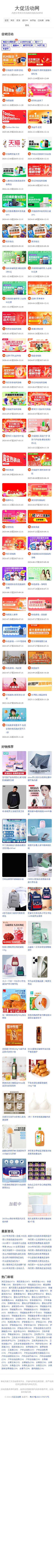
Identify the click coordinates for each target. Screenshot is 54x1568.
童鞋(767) (44, 1290)
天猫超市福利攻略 (13, 409)
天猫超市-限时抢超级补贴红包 (41, 72)
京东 (18, 20)
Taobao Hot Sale (12, 127)
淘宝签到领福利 (38, 500)
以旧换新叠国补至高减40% (15, 213)
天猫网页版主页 (13, 154)
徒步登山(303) (20, 1331)
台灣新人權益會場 (39, 694)
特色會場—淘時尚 (39, 584)
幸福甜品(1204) (34, 1284)
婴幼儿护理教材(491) (31, 1303)
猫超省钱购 (36, 355)
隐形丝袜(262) (18, 1346)
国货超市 (35, 668)
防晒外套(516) (14, 1303)
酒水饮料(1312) (19, 1284)
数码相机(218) (38, 1368)
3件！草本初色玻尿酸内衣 (39, 1116)
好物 (48, 20)
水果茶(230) (41, 1362)
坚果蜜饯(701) (20, 1294)
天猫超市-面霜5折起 (14, 70)
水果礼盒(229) (28, 1365)
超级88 (16, 45)
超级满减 (35, 527)
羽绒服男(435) (16, 1309)
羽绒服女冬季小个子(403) (31, 1312)
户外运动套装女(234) (11, 1356)
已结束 (41, 20)
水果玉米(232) (14, 1362)
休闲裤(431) (13, 1312)
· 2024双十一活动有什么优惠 (14, 1243)
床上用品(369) (34, 1318)
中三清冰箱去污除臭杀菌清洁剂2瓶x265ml (14, 846)
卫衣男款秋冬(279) (40, 1340)
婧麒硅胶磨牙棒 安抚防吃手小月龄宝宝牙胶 (14, 1152)
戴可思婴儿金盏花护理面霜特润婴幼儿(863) (27, 1287)
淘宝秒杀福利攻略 (13, 382)
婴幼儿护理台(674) (36, 1294)
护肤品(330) (41, 1321)
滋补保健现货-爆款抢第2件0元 (16, 270)
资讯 (27, 25)
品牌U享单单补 (37, 298)
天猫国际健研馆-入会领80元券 (41, 270)
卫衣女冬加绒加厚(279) (24, 1343)
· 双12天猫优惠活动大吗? (12, 1239)
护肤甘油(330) (30, 1325)
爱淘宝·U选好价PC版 (15, 436)
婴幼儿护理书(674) (22, 1297)
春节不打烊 (28, 45)
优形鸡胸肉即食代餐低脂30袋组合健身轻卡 (39, 1016)
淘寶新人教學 (12, 614)
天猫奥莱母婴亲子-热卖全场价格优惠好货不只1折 (16, 729)
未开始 (33, 20)
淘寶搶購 (10, 100)
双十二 (6, 45)
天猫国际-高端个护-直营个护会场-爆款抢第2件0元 (41, 439)
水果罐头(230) (28, 1362)
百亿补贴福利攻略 (39, 180)
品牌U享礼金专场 (13, 355)
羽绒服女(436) (32, 1306)
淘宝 (12, 20)
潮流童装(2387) (23, 1281)
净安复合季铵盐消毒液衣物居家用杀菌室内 (39, 1152)
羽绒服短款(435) (31, 1309)
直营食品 (10, 241)
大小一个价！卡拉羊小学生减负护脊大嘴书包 (14, 982)
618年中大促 (25, 41)
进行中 (25, 20)
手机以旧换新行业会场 (41, 154)
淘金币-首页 (36, 127)
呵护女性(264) (42, 1343)
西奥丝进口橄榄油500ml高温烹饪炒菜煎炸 (13, 1084)
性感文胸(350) (14, 1321)
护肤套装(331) (28, 1321)
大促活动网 (27, 8)
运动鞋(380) (21, 1318)
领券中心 (10, 500)
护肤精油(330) (16, 1325)
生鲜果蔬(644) (8, 1300)
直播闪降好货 (37, 329)
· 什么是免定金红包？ (11, 1261)
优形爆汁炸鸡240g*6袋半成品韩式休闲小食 (14, 1050)
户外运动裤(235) (15, 1353)
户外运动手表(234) (29, 1356)
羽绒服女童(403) (19, 1315)
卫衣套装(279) (24, 1340)
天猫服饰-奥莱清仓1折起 (15, 696)
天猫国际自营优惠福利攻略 (41, 555)
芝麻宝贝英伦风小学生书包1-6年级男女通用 (39, 914)
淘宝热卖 (10, 469)
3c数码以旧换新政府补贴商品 (15, 182)
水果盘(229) (15, 1365)
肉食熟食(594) (22, 1300)
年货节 (6, 48)
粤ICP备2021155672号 (39, 1397)
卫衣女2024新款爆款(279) (23, 1337)
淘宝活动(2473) (8, 1281)
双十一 (38, 41)
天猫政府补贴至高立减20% (41, 213)
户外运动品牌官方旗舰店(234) (37, 1353)
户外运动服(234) (33, 1359)
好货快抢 (10, 527)
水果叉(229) (41, 1365)
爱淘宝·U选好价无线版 (41, 409)
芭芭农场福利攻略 (13, 329)
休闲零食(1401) (38, 1281)
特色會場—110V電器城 (16, 641)
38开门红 (41, 45)
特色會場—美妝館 (39, 614)
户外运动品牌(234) (16, 1359)
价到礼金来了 (37, 100)
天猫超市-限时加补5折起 (41, 471)
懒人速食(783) (32, 1290)
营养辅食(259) (32, 1346)
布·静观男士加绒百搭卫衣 (13, 811)
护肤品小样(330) (25, 1328)
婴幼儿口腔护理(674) (41, 1297)
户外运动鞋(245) (27, 1349)
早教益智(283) (14, 1334)
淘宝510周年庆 (9, 41)
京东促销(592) (36, 1300)
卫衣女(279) (27, 1334)
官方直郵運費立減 (39, 641)
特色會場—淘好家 (13, 668)
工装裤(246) (13, 1349)
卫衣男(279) (39, 1334)
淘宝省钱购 (11, 553)
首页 (7, 20)
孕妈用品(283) (34, 1331)
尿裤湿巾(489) (18, 1306)
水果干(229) (25, 1368)
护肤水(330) (43, 1325)
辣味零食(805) (18, 1290)
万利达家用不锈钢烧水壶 (13, 879)
